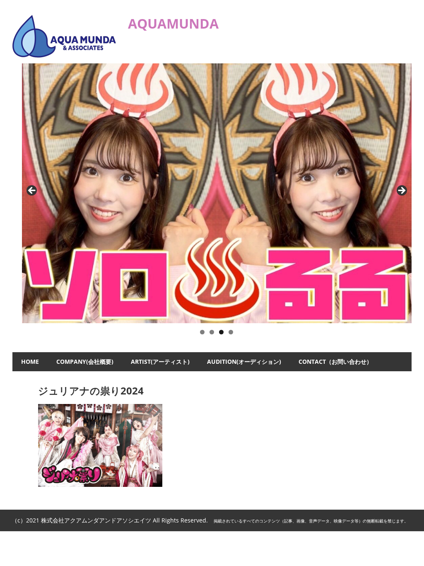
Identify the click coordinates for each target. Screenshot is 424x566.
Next (401, 191)
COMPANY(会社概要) (84, 361)
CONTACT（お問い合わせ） (335, 361)
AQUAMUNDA (173, 23)
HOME (30, 361)
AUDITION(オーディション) (244, 361)
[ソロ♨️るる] (217, 193)
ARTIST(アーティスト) (160, 361)
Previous (32, 191)
